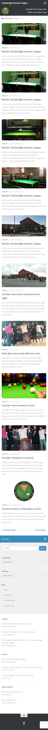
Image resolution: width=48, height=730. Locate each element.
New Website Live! (9, 700)
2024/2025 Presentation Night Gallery (16, 623)
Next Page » (40, 530)
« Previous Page (9, 530)
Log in (6, 589)
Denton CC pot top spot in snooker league (18, 632)
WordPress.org (9, 606)
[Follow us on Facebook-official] (44, 539)
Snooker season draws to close (18, 405)
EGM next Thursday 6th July (12, 692)
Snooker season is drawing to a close (21, 508)
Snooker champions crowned (17, 457)
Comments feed (9, 600)
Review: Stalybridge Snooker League (21, 51)
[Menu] (45, 3)
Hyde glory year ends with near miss (21, 353)
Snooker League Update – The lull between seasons (22, 667)
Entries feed (8, 595)
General (5, 48)
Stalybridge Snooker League (14, 3)
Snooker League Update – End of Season (17, 675)
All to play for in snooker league (14, 659)
